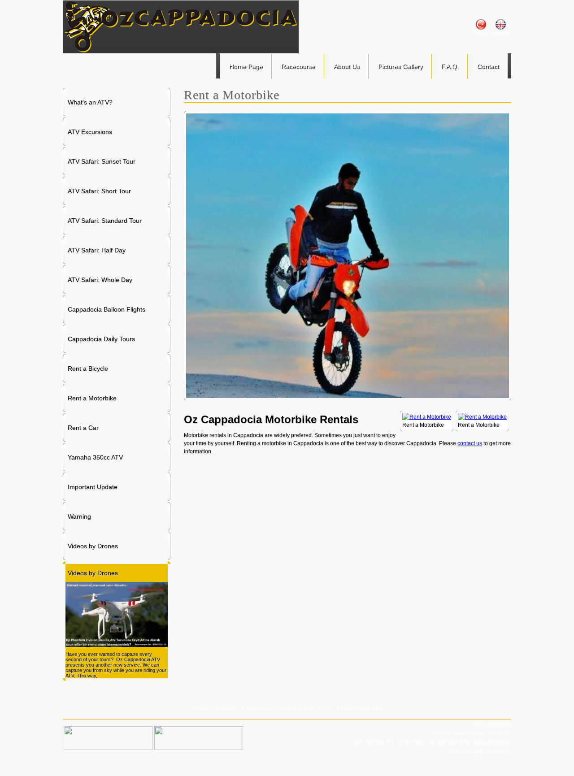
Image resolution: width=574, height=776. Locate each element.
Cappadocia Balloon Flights (106, 309)
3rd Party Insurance (359, 709)
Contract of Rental (213, 709)
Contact (488, 65)
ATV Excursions (90, 131)
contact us (469, 443)
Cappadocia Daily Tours (101, 338)
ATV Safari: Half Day (97, 250)
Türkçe (481, 32)
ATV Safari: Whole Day (100, 279)
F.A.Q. (449, 65)
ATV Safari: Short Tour (99, 191)
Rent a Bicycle (88, 368)
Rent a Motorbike (92, 398)
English (501, 32)
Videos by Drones (93, 546)
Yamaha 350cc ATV (95, 457)
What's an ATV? (90, 102)
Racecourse (298, 65)
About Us (346, 65)
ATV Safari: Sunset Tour (101, 161)
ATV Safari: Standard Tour (105, 220)
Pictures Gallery (400, 65)
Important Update (92, 486)
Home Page (245, 65)
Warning (79, 516)
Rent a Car (83, 427)
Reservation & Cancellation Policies (285, 709)
